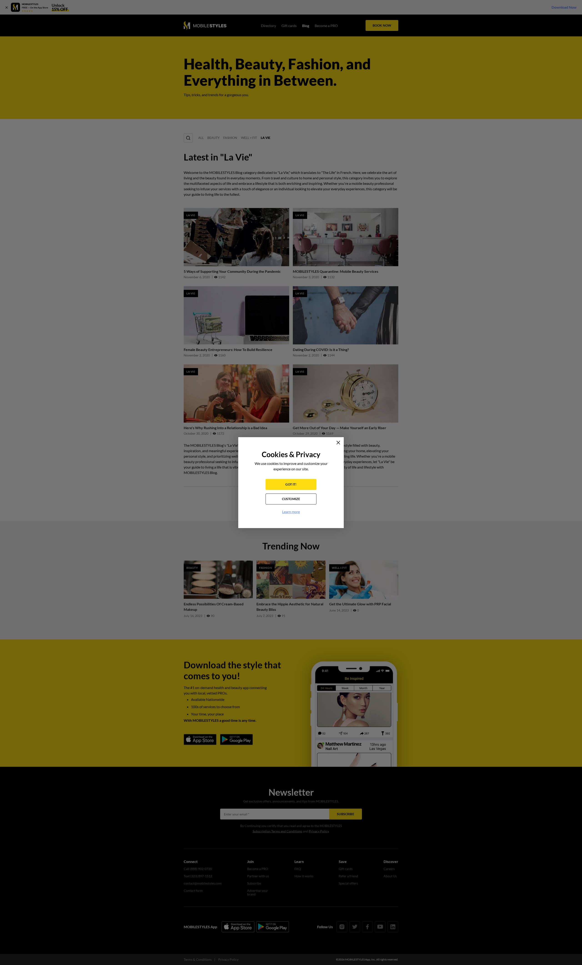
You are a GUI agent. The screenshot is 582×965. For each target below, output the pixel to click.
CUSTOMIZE (291, 499)
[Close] (338, 442)
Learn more (291, 511)
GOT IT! (290, 484)
